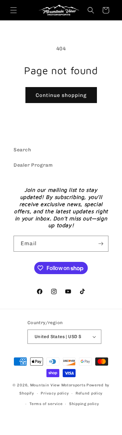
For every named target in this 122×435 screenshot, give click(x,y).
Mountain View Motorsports (58, 385)
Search (22, 150)
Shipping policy (84, 404)
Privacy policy (55, 393)
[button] (13, 10)
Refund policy (89, 393)
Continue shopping (61, 95)
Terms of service (45, 404)
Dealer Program (33, 165)
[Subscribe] (100, 244)
